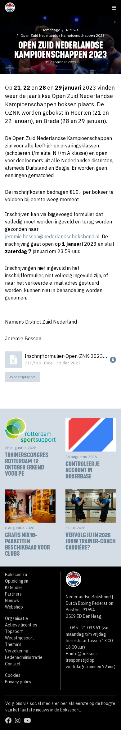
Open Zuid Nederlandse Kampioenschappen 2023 (62, 35)
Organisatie (16, 618)
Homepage (51, 30)
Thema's (13, 644)
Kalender (13, 587)
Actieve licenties (21, 625)
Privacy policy (18, 682)
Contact (13, 664)
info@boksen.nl (85, 653)
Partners (13, 594)
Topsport (14, 631)
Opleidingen (16, 581)
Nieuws (72, 30)
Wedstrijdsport (22, 377)
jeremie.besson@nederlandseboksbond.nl (52, 236)
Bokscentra (16, 574)
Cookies (12, 675)
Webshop (14, 607)
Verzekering (17, 651)
